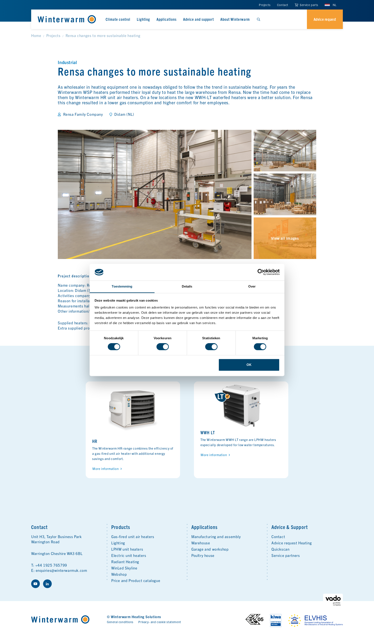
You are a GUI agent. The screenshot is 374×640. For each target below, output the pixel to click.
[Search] (258, 19)
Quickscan (280, 549)
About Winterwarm (235, 19)
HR (94, 441)
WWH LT (207, 432)
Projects (265, 5)
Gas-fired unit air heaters (132, 536)
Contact (282, 5)
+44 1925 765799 (51, 565)
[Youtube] (35, 583)
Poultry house (202, 555)
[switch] (162, 346)
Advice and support (198, 19)
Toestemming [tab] (122, 286)
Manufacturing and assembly (216, 536)
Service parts (308, 5)
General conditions (120, 622)
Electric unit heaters (128, 555)
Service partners (285, 555)
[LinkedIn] (47, 583)
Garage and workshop (210, 549)
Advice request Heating (291, 542)
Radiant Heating (125, 561)
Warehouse (200, 542)
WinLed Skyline (124, 568)
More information (105, 468)
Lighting (143, 19)
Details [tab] (187, 286)
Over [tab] (252, 286)
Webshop (119, 574)
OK (249, 365)
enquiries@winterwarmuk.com (61, 570)
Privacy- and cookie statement (159, 622)
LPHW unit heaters (127, 549)
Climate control (118, 19)
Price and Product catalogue (135, 580)
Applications (166, 19)
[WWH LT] (241, 405)
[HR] (133, 410)
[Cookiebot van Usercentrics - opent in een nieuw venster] (261, 272)
